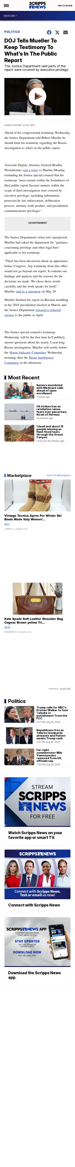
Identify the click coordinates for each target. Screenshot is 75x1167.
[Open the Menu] (6, 5)
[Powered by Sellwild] (65, 689)
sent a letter (30, 170)
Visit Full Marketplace (59, 475)
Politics (12, 32)
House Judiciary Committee (27, 352)
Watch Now (64, 6)
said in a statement (28, 291)
